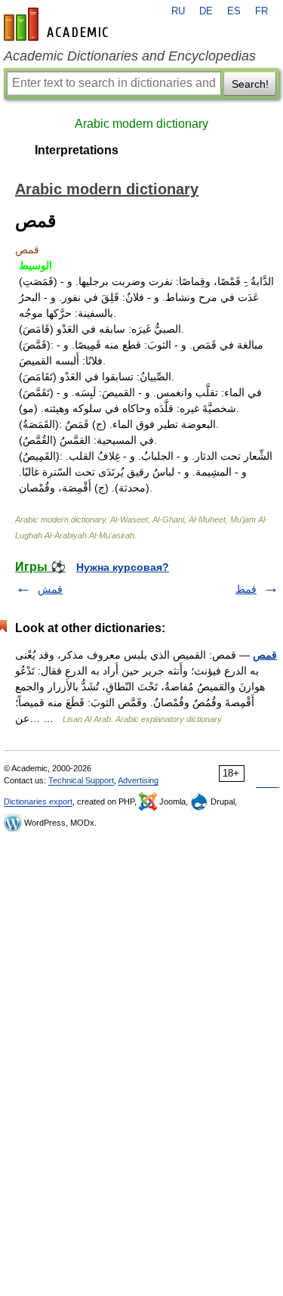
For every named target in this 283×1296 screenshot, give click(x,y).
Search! (250, 84)
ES (234, 11)
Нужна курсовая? (122, 567)
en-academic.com (58, 24)
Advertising (138, 780)
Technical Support (81, 780)
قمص (265, 655)
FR (261, 11)
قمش (50, 589)
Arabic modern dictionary (141, 123)
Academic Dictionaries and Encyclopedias (130, 56)
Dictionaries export (38, 801)
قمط (246, 589)
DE (206, 11)
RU (178, 11)
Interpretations (76, 150)
